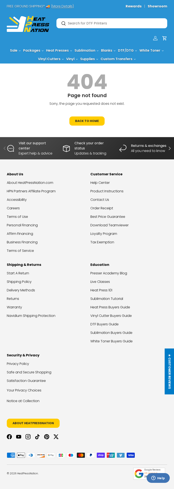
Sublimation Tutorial (106, 298)
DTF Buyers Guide (104, 324)
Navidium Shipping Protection (31, 315)
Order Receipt (101, 208)
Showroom (157, 6)
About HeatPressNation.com (30, 182)
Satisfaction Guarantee (26, 380)
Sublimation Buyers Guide (111, 332)
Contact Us (99, 199)
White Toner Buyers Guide (111, 341)
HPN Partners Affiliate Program (31, 191)
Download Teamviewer (109, 225)
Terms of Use (17, 216)
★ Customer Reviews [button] (169, 371)
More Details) (63, 6)
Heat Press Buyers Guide (110, 307)
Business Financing (22, 242)
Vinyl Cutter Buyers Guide (111, 315)
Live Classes (100, 281)
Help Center (100, 182)
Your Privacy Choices (24, 390)
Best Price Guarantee (107, 216)
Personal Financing (22, 225)
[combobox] (111, 23)
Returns (13, 298)
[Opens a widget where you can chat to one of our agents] (158, 478)
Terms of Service (20, 250)
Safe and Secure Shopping (29, 372)
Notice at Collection (23, 400)
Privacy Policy (18, 363)
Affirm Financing (20, 233)
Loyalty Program (103, 233)
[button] (164, 38)
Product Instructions (106, 191)
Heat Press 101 (101, 290)
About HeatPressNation (33, 423)
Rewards (134, 6)
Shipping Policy (19, 281)
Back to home (87, 121)
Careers (13, 208)
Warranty (14, 307)
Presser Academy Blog (108, 273)
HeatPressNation (27, 473)
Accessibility (17, 199)
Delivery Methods (21, 290)
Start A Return (18, 273)
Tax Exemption (102, 242)
